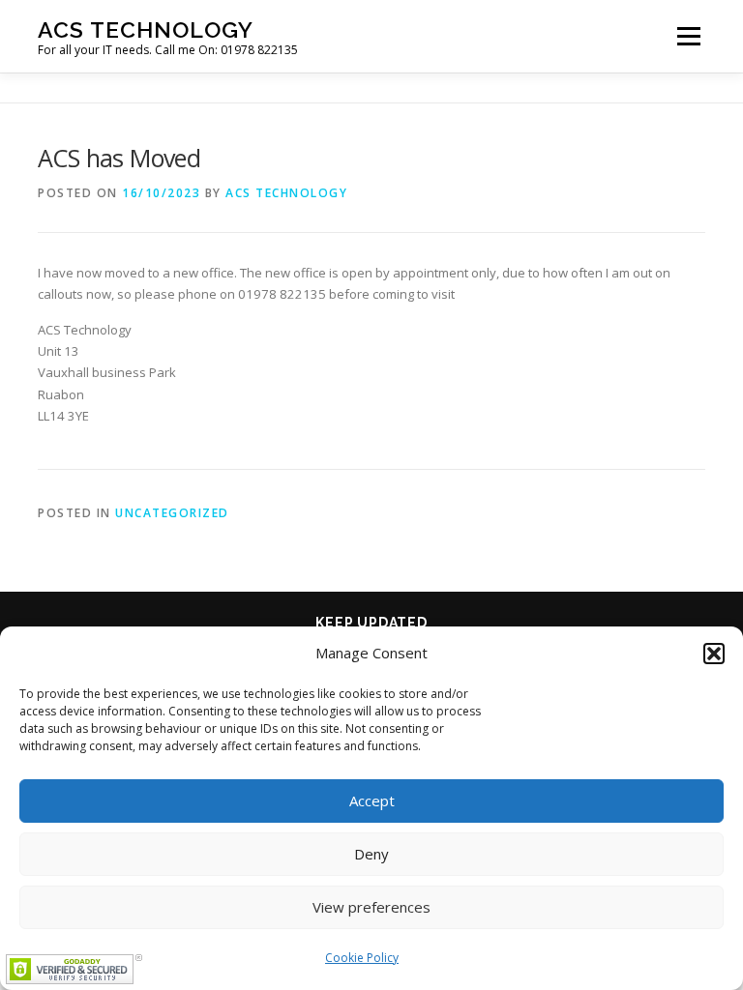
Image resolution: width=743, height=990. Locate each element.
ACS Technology (145, 29)
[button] (714, 653)
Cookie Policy (362, 957)
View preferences (371, 907)
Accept (372, 800)
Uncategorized (172, 513)
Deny (371, 853)
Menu (688, 35)
